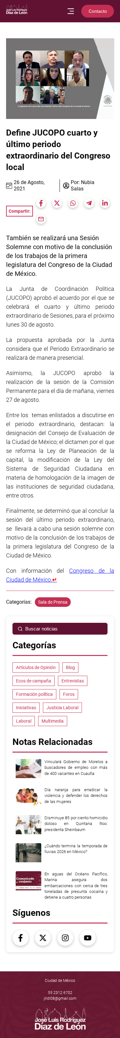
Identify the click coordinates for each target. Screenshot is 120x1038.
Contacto (98, 11)
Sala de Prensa (53, 602)
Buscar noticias (41, 628)
